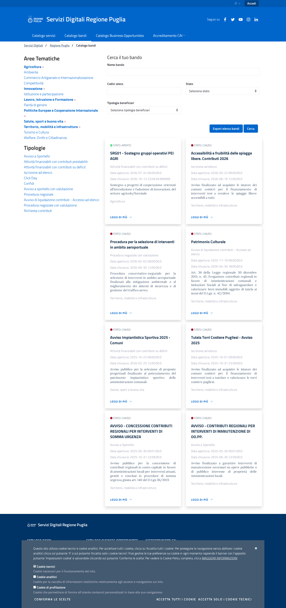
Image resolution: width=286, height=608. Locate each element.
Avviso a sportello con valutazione (48, 188)
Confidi (29, 183)
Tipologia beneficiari (120, 103)
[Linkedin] (255, 19)
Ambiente (31, 72)
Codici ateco (115, 83)
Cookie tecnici (46, 566)
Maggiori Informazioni (219, 558)
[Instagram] (247, 19)
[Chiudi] (256, 548)
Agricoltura (32, 66)
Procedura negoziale (38, 194)
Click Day (30, 178)
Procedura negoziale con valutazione (50, 205)
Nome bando (115, 64)
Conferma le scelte (52, 599)
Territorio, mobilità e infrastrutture (51, 126)
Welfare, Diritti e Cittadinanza (45, 137)
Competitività (33, 83)
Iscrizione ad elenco (38, 172)
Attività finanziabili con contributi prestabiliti (56, 161)
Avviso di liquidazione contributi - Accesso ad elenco (61, 199)
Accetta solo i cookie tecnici (225, 599)
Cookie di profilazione (51, 587)
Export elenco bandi (226, 128)
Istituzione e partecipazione (43, 94)
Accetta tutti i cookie (176, 599)
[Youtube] (239, 19)
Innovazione (33, 88)
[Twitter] (231, 19)
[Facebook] (223, 19)
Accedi (251, 3)
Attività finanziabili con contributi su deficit (55, 167)
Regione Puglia (59, 45)
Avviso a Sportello (37, 156)
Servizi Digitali (33, 45)
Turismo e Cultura (36, 132)
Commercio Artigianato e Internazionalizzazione (58, 77)
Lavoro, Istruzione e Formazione (48, 99)
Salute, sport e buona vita (43, 121)
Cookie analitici (47, 576)
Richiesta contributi (38, 210)
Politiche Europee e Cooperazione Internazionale (61, 110)
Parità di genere (35, 105)
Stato (189, 83)
